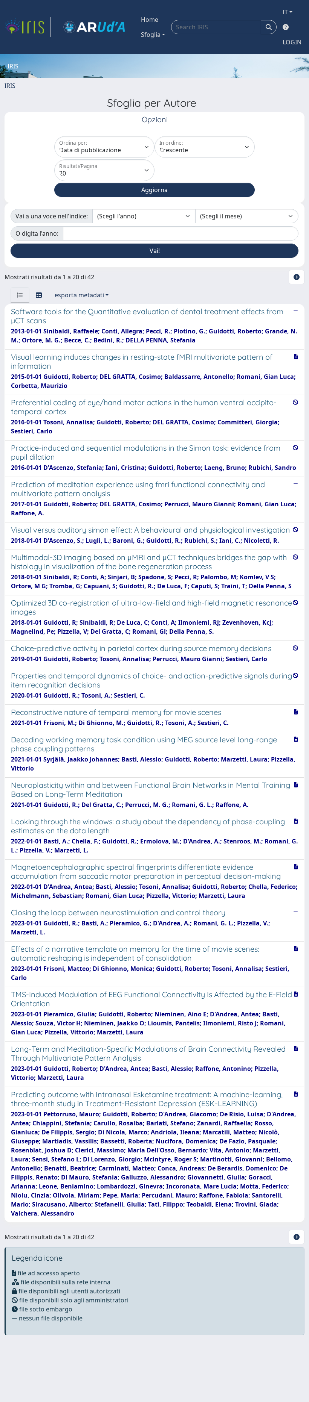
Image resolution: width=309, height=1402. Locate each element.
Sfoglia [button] (151, 34)
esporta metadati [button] (79, 295)
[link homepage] (27, 27)
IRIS (10, 86)
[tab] (20, 295)
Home (149, 19)
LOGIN (292, 42)
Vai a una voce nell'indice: (51, 216)
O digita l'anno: (36, 233)
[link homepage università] (94, 27)
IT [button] (285, 12)
